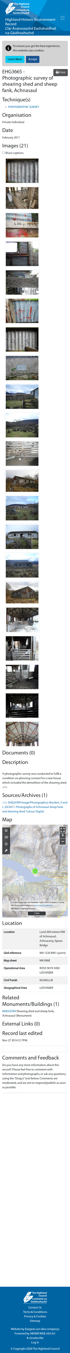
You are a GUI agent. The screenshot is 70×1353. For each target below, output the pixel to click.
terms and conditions (44, 906)
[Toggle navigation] (62, 18)
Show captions (14, 153)
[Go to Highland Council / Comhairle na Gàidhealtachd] (17, 7)
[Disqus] (35, 1142)
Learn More (15, 59)
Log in (35, 1342)
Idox (43, 1329)
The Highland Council (46, 1348)
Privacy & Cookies (35, 1316)
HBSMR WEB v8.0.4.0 (43, 1333)
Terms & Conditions (35, 1312)
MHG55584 (9, 1011)
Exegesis (30, 1329)
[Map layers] (6, 831)
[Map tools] (6, 850)
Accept (32, 59)
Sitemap (35, 1321)
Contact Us (35, 1307)
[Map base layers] (6, 837)
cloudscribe (36, 1338)
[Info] (6, 844)
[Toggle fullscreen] (63, 830)
